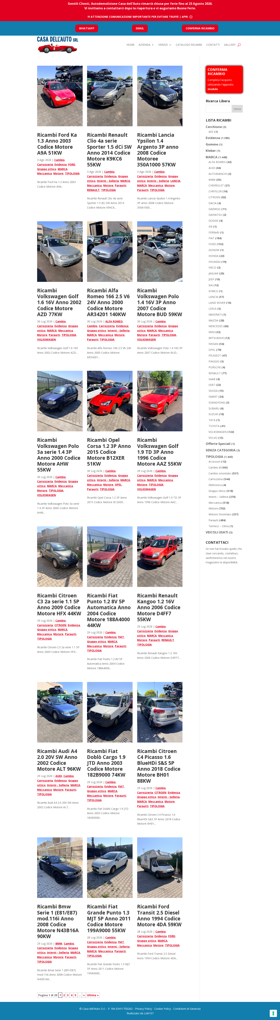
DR (210, 226)
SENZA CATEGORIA (221, 450)
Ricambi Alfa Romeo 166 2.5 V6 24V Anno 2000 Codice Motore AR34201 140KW (108, 302)
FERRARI (214, 232)
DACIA (213, 203)
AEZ (211, 131)
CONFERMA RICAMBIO (200, 28)
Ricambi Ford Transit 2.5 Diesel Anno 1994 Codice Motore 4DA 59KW (159, 915)
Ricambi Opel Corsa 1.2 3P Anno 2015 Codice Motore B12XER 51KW (109, 451)
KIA (211, 285)
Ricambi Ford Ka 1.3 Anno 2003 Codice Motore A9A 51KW (57, 143)
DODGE (213, 220)
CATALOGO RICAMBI (189, 44)
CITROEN (60, 625)
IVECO (212, 267)
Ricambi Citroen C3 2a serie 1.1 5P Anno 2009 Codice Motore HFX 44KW (59, 604)
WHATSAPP (86, 28)
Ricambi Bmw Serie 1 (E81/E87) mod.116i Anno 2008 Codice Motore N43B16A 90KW (58, 921)
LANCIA (175, 181)
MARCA (62, 169)
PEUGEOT (215, 355)
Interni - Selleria (108, 181)
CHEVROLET (216, 185)
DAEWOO (215, 209)
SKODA (213, 390)
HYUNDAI (215, 262)
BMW (58, 943)
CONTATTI (213, 44)
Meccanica (44, 173)
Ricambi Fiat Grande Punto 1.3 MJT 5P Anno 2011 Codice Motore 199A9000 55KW (109, 918)
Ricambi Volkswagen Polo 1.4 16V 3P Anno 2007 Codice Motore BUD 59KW (159, 302)
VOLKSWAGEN (46, 339)
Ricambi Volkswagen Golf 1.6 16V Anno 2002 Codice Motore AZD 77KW (59, 302)
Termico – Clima (219, 526)
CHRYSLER (215, 191)
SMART (213, 396)
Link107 (149, 1013)
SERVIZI (163, 44)
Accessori (214, 461)
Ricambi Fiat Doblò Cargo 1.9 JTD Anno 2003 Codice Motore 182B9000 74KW (106, 763)
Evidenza (60, 164)
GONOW (214, 250)
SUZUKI (213, 414)
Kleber (211, 150)
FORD (71, 164)
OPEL (118, 484)
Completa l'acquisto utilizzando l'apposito (221, 84)
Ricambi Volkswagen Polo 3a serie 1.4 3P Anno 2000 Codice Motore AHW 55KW (58, 454)
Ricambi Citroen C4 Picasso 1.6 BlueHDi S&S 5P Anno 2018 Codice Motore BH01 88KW (158, 766)
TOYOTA (214, 426)
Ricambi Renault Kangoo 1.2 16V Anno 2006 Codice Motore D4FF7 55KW (158, 607)
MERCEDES (216, 326)
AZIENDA (144, 44)
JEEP (211, 279)
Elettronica (215, 485)
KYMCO (213, 291)
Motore (58, 173)
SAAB (212, 379)
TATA (212, 420)
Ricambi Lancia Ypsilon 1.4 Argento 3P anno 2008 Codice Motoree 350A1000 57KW (157, 149)
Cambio (59, 160)
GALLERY (229, 44)
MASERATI (215, 314)
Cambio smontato (220, 473)
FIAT (121, 637)
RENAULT (93, 190)
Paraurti (120, 185)
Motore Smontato (220, 514)
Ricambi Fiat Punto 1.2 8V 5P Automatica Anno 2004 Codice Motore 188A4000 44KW (109, 610)
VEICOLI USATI (217, 532)
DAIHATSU (215, 215)
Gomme (212, 144)
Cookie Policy (162, 1008)
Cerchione (214, 127)
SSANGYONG (217, 402)
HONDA (213, 256)
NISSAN (213, 344)
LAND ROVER (217, 303)
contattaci (231, 553)
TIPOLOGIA (72, 173)
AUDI (58, 776)
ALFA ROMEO (114, 321)
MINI (212, 332)
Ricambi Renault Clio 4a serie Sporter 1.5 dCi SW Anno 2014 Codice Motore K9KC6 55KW (109, 149)
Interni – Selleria (218, 497)
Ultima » (93, 995)
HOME (130, 44)
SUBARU (214, 408)
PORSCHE (215, 367)
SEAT (212, 385)
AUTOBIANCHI (218, 174)
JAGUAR (213, 273)
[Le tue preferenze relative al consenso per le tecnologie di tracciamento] (273, 1013)
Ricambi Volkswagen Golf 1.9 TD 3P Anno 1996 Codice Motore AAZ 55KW (159, 451)
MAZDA (213, 320)
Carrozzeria (45, 164)
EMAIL (140, 28)
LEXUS (213, 308)
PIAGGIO (214, 361)
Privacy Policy (143, 1008)
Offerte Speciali (218, 443)
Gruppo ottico (46, 169)
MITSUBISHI (216, 338)
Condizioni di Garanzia (187, 1008)
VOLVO (213, 438)
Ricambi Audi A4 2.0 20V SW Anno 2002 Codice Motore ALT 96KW (59, 760)
